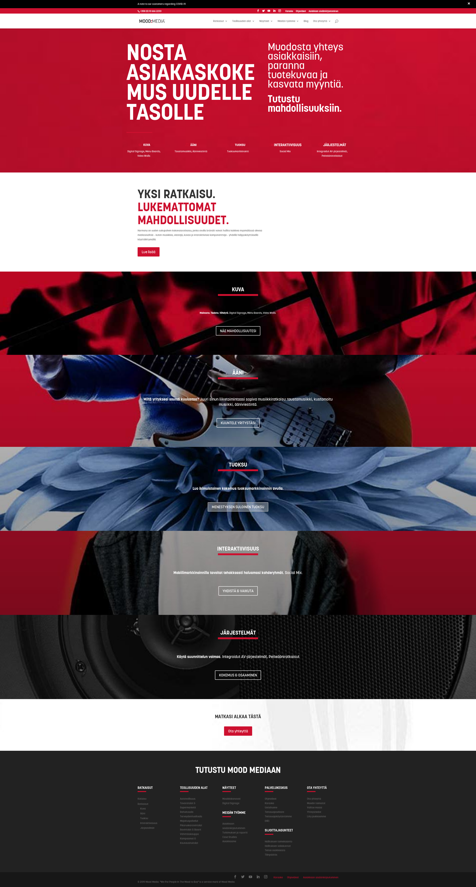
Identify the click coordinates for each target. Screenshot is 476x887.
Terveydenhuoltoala (191, 816)
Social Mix (285, 151)
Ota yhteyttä (238, 731)
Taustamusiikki (183, 151)
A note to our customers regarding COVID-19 (162, 4)
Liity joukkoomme (316, 816)
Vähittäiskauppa (189, 834)
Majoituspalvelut (189, 821)
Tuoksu (144, 818)
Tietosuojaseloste (274, 812)
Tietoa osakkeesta (275, 850)
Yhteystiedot (314, 812)
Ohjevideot (270, 798)
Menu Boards (152, 151)
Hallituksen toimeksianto (278, 841)
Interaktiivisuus (148, 823)
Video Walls (143, 155)
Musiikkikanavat (231, 798)
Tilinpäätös (271, 854)
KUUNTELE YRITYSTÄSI (238, 422)
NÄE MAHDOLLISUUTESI (238, 330)
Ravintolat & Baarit (190, 829)
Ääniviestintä (199, 151)
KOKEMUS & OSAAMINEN (238, 675)
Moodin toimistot (316, 803)
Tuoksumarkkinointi (238, 151)
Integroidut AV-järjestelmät (332, 151)
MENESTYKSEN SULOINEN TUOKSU (238, 506)
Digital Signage (135, 151)
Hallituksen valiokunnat (278, 846)
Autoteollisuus (187, 798)
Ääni (142, 813)
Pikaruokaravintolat (191, 825)
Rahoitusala (186, 812)
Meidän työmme (286, 21)
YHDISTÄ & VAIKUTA (238, 590)
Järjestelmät (147, 828)
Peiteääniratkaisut (332, 155)
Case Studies (229, 837)
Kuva (143, 808)
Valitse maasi (314, 807)
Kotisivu (142, 798)
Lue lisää (148, 251)
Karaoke (269, 803)
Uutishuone (271, 807)
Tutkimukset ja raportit (235, 832)
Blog (306, 21)
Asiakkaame (229, 841)
